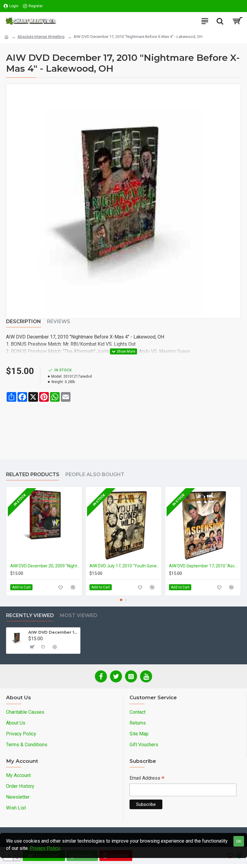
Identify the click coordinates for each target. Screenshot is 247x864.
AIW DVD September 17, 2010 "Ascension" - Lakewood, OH (204, 565)
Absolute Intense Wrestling (40, 36)
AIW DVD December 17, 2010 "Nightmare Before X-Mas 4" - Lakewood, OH (53, 632)
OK (238, 841)
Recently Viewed (30, 615)
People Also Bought (94, 474)
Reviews (58, 321)
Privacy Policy (45, 848)
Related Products (32, 474)
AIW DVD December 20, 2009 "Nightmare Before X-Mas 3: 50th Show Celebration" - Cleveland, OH (45, 565)
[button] (121, 600)
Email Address (147, 779)
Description (23, 321)
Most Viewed (78, 615)
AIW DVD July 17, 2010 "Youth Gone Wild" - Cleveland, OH (124, 565)
